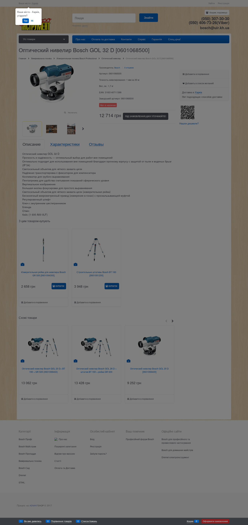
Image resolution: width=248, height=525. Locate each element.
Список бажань (89, 521)
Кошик (190, 521)
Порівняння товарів (61, 521)
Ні (32, 20)
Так (25, 20)
